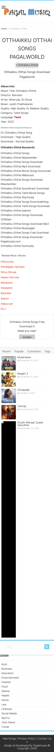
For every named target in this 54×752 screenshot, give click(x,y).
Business (6, 668)
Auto (4, 664)
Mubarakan (24, 357)
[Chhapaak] (8, 396)
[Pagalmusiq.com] (27, 10)
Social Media (9, 713)
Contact (27, 337)
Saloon (5, 298)
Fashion (6, 682)
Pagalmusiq (40, 745)
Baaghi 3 (22, 373)
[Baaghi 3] (8, 379)
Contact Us (44, 738)
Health (5, 695)
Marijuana (7, 282)
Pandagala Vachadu (13, 266)
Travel (5, 726)
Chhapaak (23, 389)
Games (5, 691)
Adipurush (7, 303)
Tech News (8, 722)
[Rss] (27, 742)
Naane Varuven (10, 277)
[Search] (46, 646)
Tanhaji (21, 406)
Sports (5, 717)
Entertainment (10, 677)
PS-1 (3, 309)
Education (7, 673)
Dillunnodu (7, 261)
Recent (6, 351)
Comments (34, 351)
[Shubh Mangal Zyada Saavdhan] (8, 529)
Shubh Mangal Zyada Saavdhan (30, 424)
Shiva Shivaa (8, 272)
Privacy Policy (26, 738)
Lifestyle (6, 708)
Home (4, 29)
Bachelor (6, 293)
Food (4, 686)
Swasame (6, 287)
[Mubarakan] (8, 363)
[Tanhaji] (8, 412)
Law (3, 704)
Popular (19, 351)
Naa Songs (9, 738)
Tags (47, 351)
